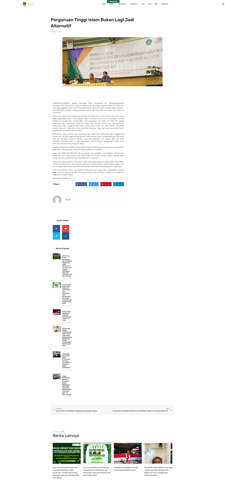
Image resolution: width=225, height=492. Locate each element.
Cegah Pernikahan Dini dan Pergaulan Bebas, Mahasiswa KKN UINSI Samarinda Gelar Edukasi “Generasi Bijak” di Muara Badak (67, 385)
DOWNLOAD (164, 4)
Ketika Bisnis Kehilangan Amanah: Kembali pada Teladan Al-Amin (66, 316)
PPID (149, 4)
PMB (156, 4)
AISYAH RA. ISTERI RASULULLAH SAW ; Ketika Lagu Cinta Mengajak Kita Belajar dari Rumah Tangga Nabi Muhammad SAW (67, 337)
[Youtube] (65, 228)
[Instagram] (65, 236)
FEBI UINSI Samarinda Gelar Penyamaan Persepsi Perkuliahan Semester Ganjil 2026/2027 (66, 360)
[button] (223, 4)
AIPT (143, 4)
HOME (104, 4)
